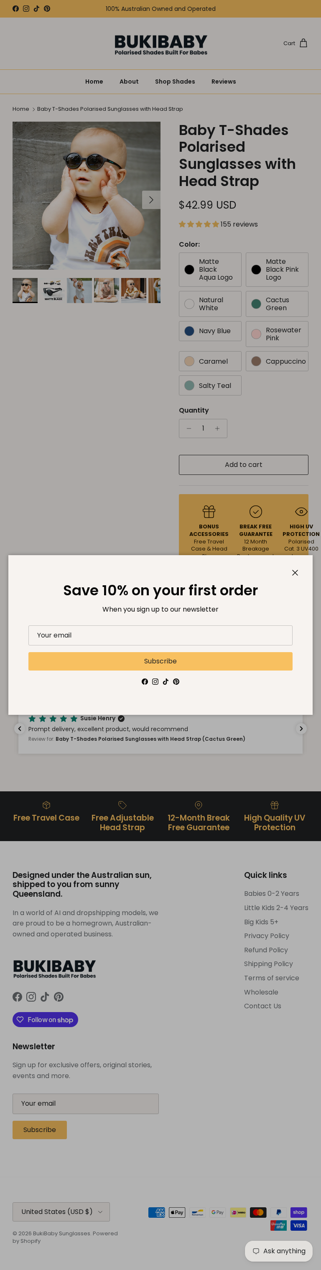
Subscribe (160, 661)
